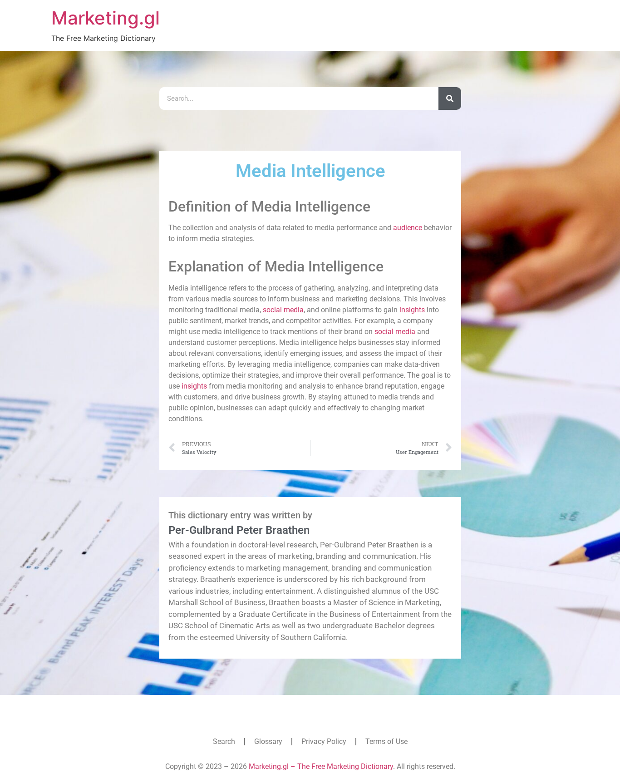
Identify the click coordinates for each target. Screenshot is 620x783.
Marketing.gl (105, 18)
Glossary (268, 741)
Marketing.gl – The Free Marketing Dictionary (321, 766)
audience (407, 227)
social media (283, 309)
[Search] (449, 98)
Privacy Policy (323, 741)
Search (224, 741)
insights (412, 309)
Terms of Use (386, 741)
